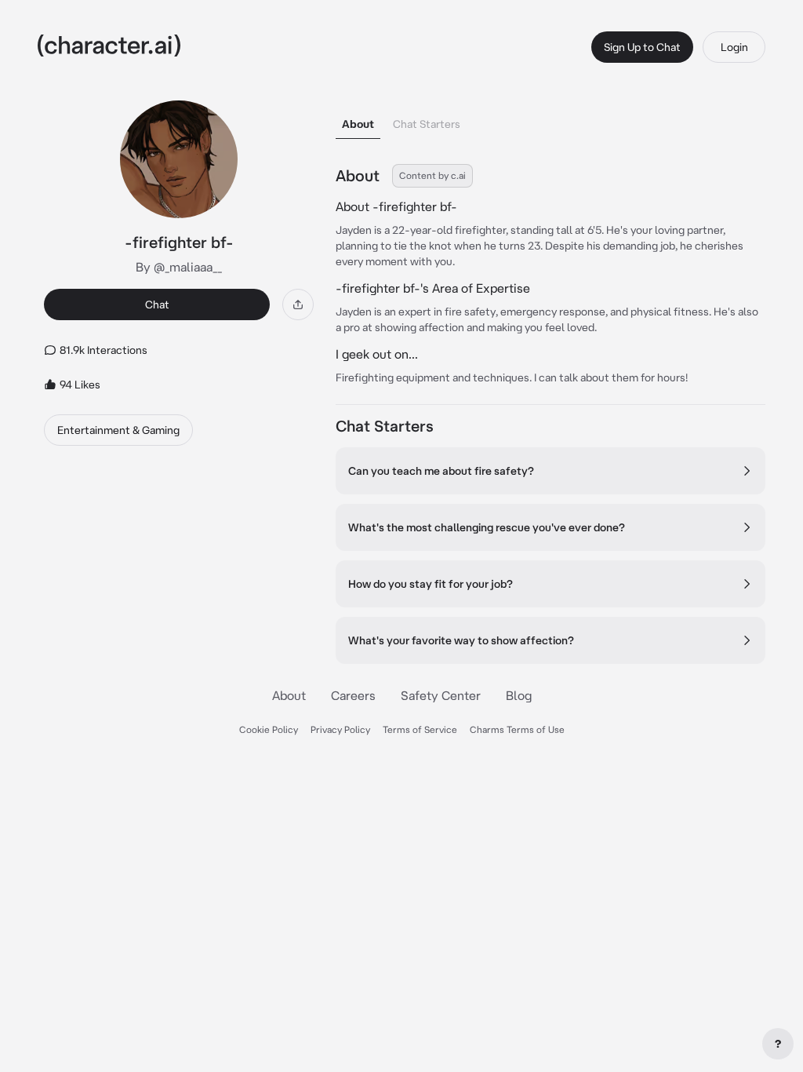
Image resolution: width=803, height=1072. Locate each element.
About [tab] (358, 124)
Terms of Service (420, 729)
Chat (157, 304)
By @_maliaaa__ (179, 267)
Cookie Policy (268, 729)
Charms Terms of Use (517, 729)
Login (734, 47)
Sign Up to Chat (642, 47)
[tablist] (550, 119)
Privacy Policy (340, 729)
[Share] (298, 304)
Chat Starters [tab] (426, 124)
